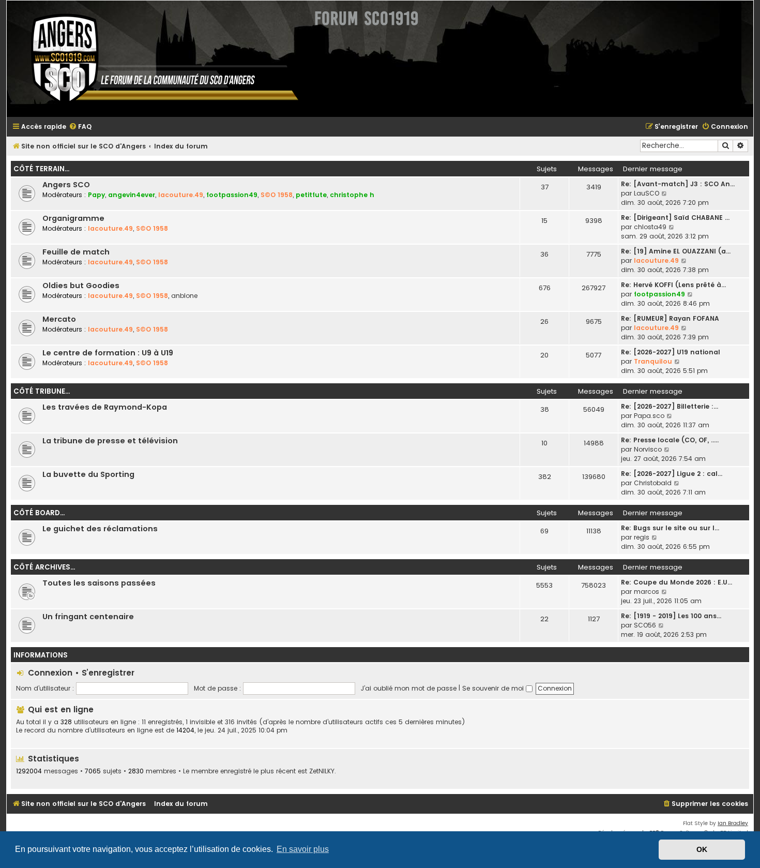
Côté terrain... (41, 169)
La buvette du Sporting (88, 474)
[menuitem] (80, 127)
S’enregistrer (108, 672)
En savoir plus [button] (303, 849)
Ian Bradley (733, 823)
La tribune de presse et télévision (110, 441)
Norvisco (648, 449)
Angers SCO (66, 184)
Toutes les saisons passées (99, 583)
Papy (96, 194)
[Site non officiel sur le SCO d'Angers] (157, 59)
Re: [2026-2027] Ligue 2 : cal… (671, 473)
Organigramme (73, 218)
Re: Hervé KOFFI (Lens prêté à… (673, 284)
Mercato (59, 319)
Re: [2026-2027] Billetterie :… (669, 406)
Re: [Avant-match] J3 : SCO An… (678, 183)
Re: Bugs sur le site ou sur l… (670, 527)
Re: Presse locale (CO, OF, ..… (670, 440)
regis (641, 537)
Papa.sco (649, 415)
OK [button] (701, 849)
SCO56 (645, 625)
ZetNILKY (322, 771)
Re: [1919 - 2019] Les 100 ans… (671, 615)
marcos (646, 591)
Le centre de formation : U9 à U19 (107, 353)
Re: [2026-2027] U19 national (670, 352)
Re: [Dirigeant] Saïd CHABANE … (675, 217)
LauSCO (646, 193)
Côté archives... (44, 567)
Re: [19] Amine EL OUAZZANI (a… (676, 251)
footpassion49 (231, 194)
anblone (184, 295)
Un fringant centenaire (88, 616)
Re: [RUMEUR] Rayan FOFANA (670, 318)
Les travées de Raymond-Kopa (104, 407)
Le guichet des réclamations (100, 528)
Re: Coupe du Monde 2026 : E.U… (676, 582)
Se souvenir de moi (494, 688)
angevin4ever (131, 194)
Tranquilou (653, 361)
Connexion (50, 672)
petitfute (311, 194)
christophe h (352, 194)
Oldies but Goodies (80, 285)
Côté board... (39, 513)
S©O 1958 (277, 194)
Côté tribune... (41, 391)
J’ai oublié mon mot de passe (409, 688)
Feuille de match (76, 252)
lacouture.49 (180, 194)
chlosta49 (650, 226)
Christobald (653, 482)
